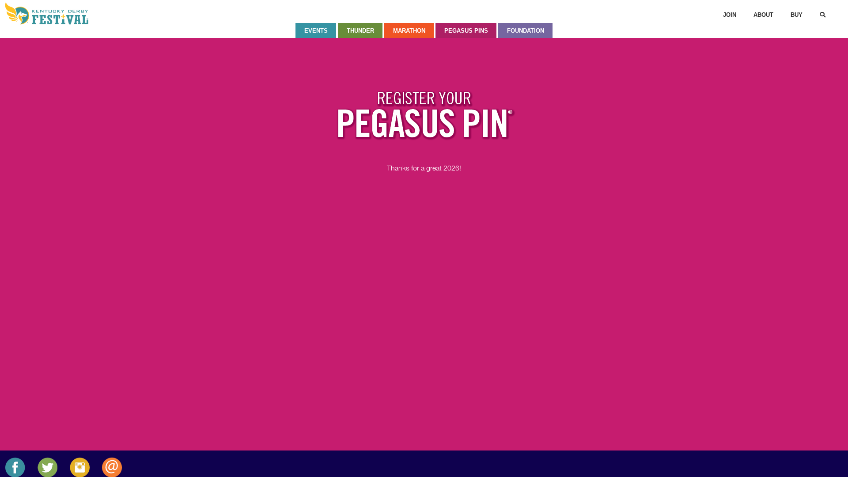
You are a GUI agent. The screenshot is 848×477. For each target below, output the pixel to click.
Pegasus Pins (466, 30)
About (763, 14)
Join (729, 14)
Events (316, 30)
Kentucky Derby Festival (51, 13)
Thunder (360, 30)
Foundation (525, 30)
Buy (797, 14)
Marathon (409, 30)
